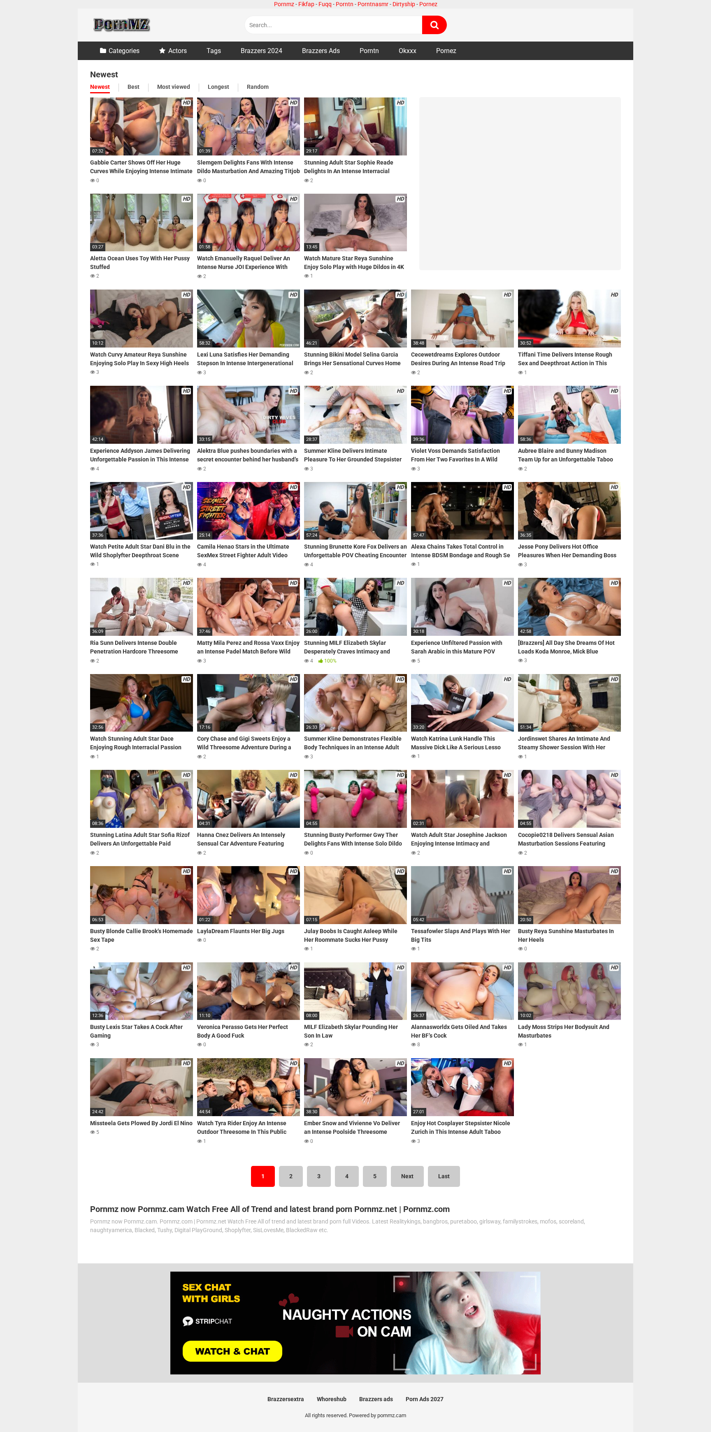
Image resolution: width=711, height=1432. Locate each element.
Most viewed (173, 86)
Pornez (428, 4)
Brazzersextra (285, 1399)
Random (258, 86)
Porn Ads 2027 (425, 1399)
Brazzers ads (376, 1399)
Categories (124, 51)
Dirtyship (404, 4)
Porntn (344, 4)
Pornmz (284, 4)
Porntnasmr (373, 4)
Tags (214, 51)
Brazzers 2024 (261, 51)
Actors (177, 51)
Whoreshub (331, 1399)
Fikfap (306, 4)
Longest (218, 86)
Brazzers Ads (321, 51)
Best (133, 86)
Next (407, 1176)
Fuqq (325, 4)
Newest (100, 86)
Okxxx (407, 51)
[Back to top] (683, 1407)
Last (444, 1176)
